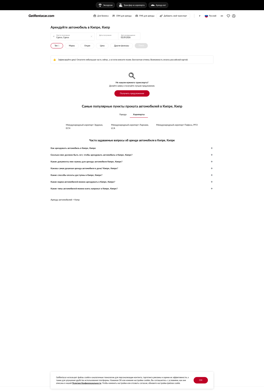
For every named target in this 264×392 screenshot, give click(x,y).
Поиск (141, 45)
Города (123, 114)
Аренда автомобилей (61, 199)
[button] (200, 16)
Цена (102, 45)
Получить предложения (132, 93)
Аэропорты (139, 114)
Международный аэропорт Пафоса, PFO (177, 124)
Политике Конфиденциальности (86, 383)
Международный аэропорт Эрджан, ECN (84, 126)
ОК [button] (200, 380)
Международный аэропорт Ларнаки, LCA (130, 126)
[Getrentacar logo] (41, 15)
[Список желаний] (228, 16)
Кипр (77, 199)
